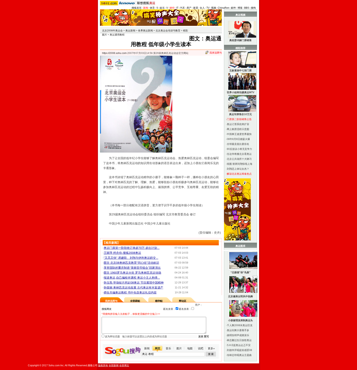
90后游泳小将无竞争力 (239, 149)
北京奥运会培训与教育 (168, 30)
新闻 (145, 7)
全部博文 (124, 365)
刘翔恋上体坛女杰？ (238, 168)
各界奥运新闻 (145, 30)
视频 (213, 7)
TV (207, 7)
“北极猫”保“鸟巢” (240, 272)
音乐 (168, 348)
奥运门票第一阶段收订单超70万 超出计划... (131, 247)
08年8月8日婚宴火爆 (238, 139)
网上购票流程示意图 (238, 129)
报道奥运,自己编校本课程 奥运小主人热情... (132, 277)
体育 (152, 7)
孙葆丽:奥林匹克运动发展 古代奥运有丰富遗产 (133, 287)
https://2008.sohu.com (114, 53)
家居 (195, 7)
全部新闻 (114, 365)
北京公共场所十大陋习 (239, 159)
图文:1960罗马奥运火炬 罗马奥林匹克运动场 (132, 272)
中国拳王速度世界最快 (239, 134)
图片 (179, 348)
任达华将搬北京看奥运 (239, 154)
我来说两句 (215, 52)
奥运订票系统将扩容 (238, 124)
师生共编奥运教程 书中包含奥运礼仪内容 (130, 292)
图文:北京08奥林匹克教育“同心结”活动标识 (131, 262)
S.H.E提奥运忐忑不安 (239, 345)
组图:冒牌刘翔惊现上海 (239, 163)
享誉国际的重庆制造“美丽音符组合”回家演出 (132, 267)
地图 (190, 348)
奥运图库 (240, 246)
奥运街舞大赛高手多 (238, 330)
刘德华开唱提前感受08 (239, 350)
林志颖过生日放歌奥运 (239, 340)
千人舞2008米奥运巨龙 (239, 325)
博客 (240, 7)
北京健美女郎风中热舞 (240, 296)
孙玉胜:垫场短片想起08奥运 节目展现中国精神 (134, 282)
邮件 (233, 7)
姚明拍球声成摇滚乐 (238, 335)
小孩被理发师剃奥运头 (240, 320)
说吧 (200, 348)
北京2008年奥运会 (112, 30)
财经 (172, 7)
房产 (189, 7)
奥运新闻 (130, 30)
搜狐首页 (137, 7)
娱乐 (162, 7)
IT (177, 7)
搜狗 (253, 7)
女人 (202, 7)
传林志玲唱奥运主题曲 (239, 355)
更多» (211, 348)
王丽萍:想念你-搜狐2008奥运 (122, 252)
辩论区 (182, 301)
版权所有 (103, 365)
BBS (246, 7)
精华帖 (159, 301)
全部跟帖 (135, 301)
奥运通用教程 (117, 34)
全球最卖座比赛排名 (238, 144)
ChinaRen (223, 7)
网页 (157, 348)
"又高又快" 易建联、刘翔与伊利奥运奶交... (131, 257)
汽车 (182, 7)
